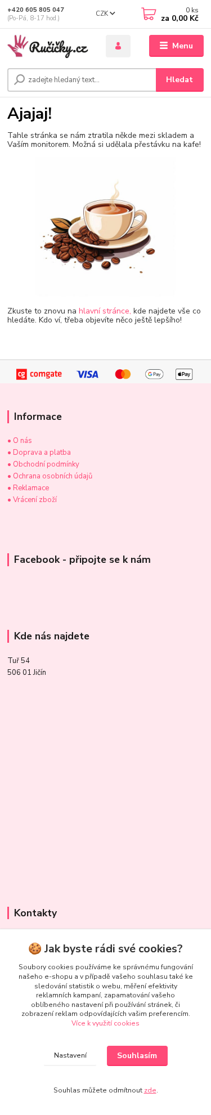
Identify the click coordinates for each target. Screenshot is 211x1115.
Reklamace (30, 488)
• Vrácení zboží (32, 500)
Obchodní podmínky (46, 464)
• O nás (19, 441)
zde (150, 1090)
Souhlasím (137, 1055)
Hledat (179, 79)
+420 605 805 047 (35, 10)
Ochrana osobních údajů (52, 476)
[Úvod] (48, 46)
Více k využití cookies (105, 1023)
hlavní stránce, (105, 311)
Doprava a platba (42, 452)
